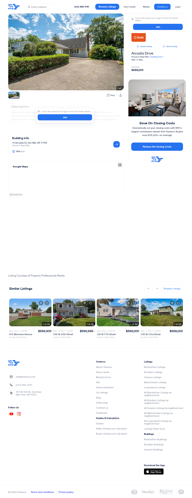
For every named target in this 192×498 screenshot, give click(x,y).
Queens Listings (152, 377)
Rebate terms (103, 377)
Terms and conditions (42, 492)
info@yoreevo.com (25, 376)
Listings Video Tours (154, 428)
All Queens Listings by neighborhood (163, 408)
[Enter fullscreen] (120, 165)
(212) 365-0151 (81, 6)
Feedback (101, 412)
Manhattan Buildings (155, 439)
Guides (100, 423)
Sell (98, 382)
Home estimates (105, 387)
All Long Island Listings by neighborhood (158, 422)
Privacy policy (66, 492)
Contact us (162, 7)
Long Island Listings (154, 387)
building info (156, 57)
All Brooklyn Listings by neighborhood (156, 401)
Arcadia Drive (142, 53)
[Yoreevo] (14, 365)
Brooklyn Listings (153, 372)
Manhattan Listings (154, 367)
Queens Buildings (153, 449)
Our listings (102, 392)
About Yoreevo (104, 367)
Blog (98, 397)
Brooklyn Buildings (154, 444)
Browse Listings (107, 6)
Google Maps (20, 166)
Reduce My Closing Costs (157, 146)
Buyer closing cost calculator (111, 433)
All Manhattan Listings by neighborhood (157, 393)
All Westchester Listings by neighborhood (158, 414)
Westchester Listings (155, 382)
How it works (129, 7)
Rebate (146, 7)
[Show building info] (116, 144)
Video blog (102, 402)
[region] (66, 179)
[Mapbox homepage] (15, 194)
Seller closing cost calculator (111, 428)
